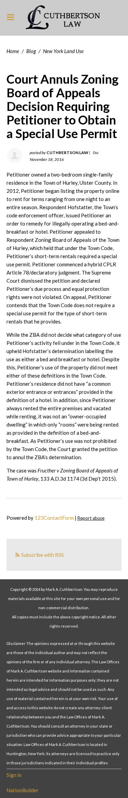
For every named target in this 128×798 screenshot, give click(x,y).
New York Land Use (63, 51)
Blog (31, 51)
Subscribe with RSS (42, 555)
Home (12, 51)
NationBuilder (22, 790)
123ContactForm (54, 518)
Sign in (14, 775)
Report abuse (90, 518)
